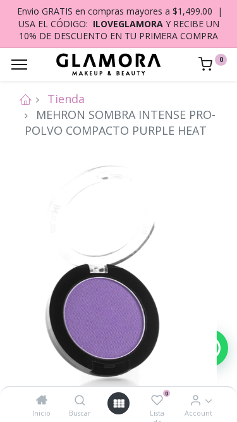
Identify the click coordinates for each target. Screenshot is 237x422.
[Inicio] (41, 399)
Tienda (66, 98)
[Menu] (19, 64)
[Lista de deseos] (157, 399)
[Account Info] (196, 399)
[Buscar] (80, 399)
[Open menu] (119, 403)
